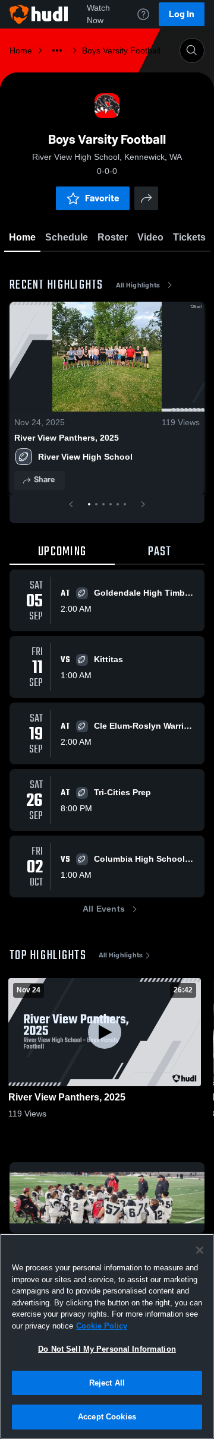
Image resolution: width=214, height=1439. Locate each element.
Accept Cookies (107, 1416)
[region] (107, 1336)
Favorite (102, 198)
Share (44, 479)
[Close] (200, 1250)
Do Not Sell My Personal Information (107, 1349)
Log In (181, 14)
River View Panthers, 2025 (66, 437)
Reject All (107, 1382)
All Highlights (138, 285)
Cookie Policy (101, 1325)
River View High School (85, 456)
